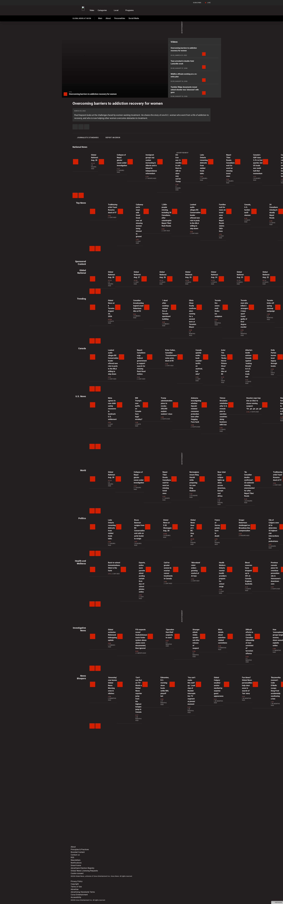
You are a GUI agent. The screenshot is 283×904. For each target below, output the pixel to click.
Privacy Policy (76, 881)
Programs (129, 10)
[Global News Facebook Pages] (87, 827)
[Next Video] (81, 195)
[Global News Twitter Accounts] (121, 827)
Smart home (76, 865)
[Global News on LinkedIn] (87, 844)
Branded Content (78, 852)
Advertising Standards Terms (83, 892)
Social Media (134, 18)
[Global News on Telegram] (155, 844)
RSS (72, 857)
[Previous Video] (75, 195)
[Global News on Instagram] (188, 827)
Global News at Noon (81, 18)
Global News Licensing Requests (84, 871)
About (108, 18)
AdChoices (278, 902)
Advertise (74, 889)
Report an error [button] (113, 137)
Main (100, 18)
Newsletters (75, 860)
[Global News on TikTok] (121, 844)
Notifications (76, 863)
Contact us (75, 855)
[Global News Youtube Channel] (155, 827)
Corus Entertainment (79, 895)
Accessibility (76, 897)
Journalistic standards (87, 137)
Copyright (75, 884)
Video (92, 10)
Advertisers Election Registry (82, 868)
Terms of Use (76, 887)
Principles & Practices (80, 849)
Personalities (119, 18)
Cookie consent (77, 873)
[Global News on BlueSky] (188, 844)
